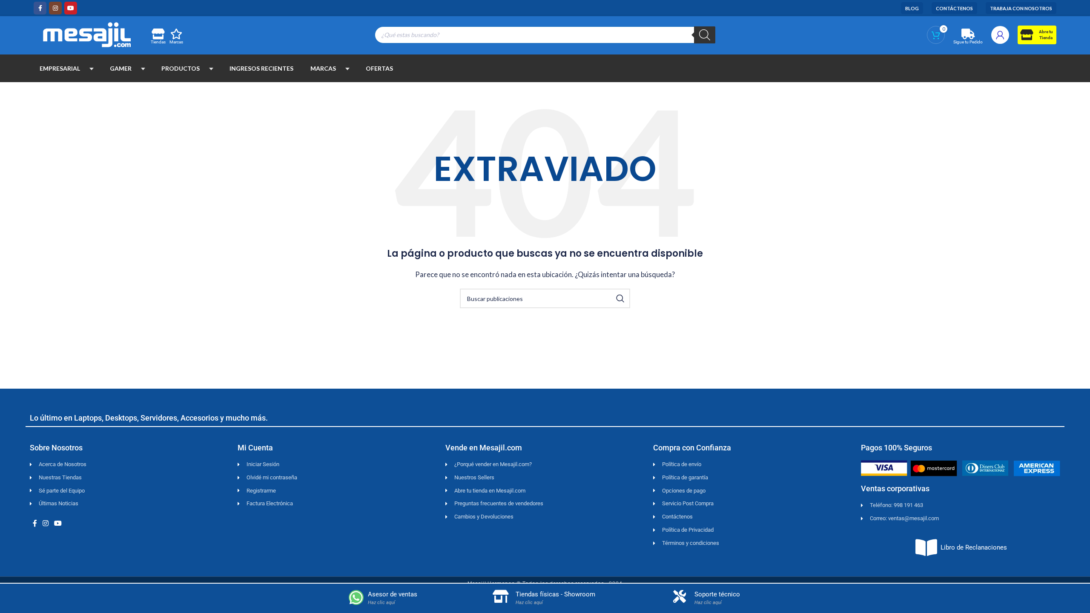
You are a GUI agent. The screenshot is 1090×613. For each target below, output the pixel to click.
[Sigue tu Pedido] (968, 34)
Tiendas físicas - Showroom (555, 594)
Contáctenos (954, 8)
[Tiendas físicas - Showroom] (500, 596)
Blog (912, 8)
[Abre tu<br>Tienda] (1026, 34)
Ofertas (379, 68)
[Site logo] (87, 33)
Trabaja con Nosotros (1021, 8)
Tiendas (158, 42)
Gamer (121, 68)
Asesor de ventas (392, 594)
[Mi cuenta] (1000, 34)
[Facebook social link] (40, 8)
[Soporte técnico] (679, 596)
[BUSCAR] (620, 298)
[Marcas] (176, 34)
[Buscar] (704, 34)
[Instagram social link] (55, 8)
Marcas (176, 42)
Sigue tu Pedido (968, 42)
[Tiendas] (157, 34)
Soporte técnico (717, 594)
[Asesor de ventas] (356, 597)
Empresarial (60, 68)
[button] (91, 68)
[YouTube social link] (70, 8)
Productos (180, 68)
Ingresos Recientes (261, 68)
